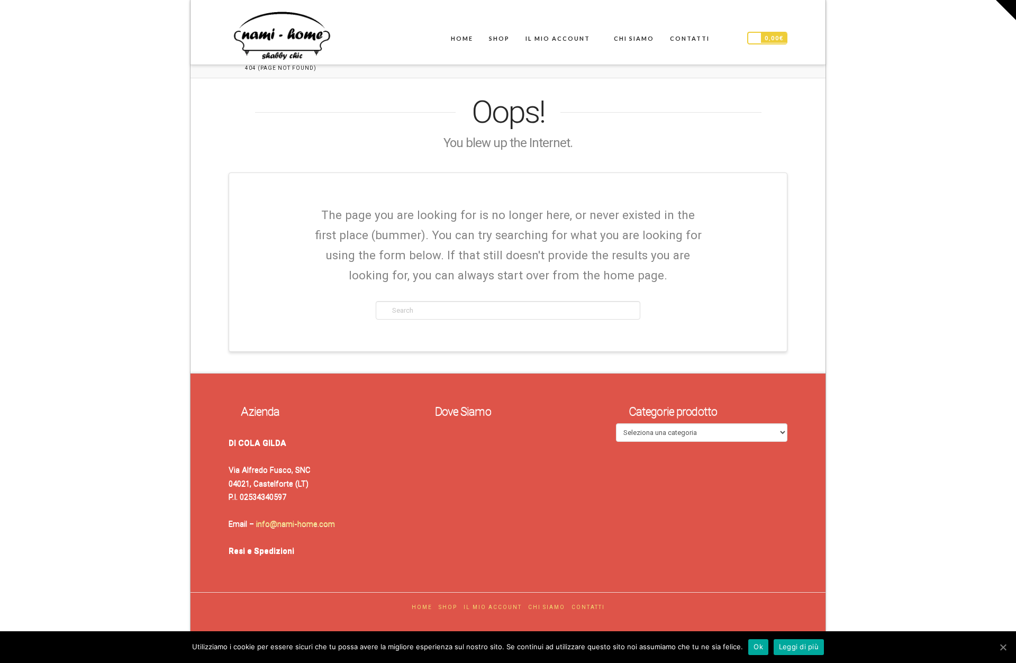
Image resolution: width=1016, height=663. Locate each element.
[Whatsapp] (519, 622)
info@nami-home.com (295, 524)
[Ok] (1002, 647)
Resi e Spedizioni (261, 551)
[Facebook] (497, 622)
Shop (448, 607)
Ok (758, 646)
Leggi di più (799, 646)
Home (422, 607)
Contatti (588, 607)
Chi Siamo (546, 607)
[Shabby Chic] (281, 38)
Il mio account (493, 607)
